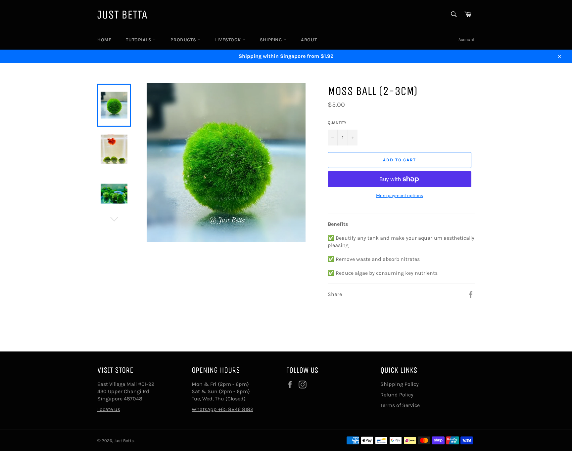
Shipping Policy (399, 384)
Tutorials (139, 40)
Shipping (271, 40)
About (309, 40)
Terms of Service (400, 405)
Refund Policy (396, 394)
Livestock (228, 40)
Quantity (337, 122)
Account (466, 39)
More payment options (399, 195)
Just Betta (122, 15)
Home (104, 40)
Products (183, 40)
